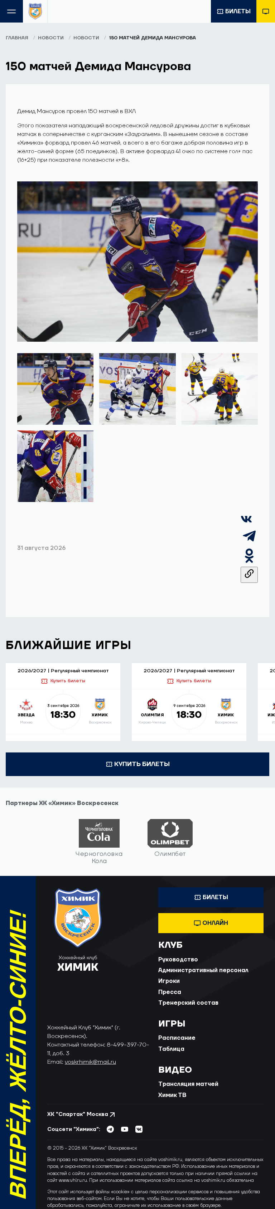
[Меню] (11, 11)
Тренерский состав (188, 1002)
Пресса (169, 992)
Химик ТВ (172, 1095)
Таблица (171, 1049)
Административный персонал (203, 970)
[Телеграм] (249, 542)
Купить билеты (67, 681)
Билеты (238, 11)
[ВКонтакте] (246, 523)
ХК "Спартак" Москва (77, 1114)
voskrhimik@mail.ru (90, 1062)
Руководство (178, 959)
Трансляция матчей (188, 1084)
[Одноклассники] (249, 562)
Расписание (177, 1038)
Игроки (169, 981)
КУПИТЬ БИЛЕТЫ (142, 764)
